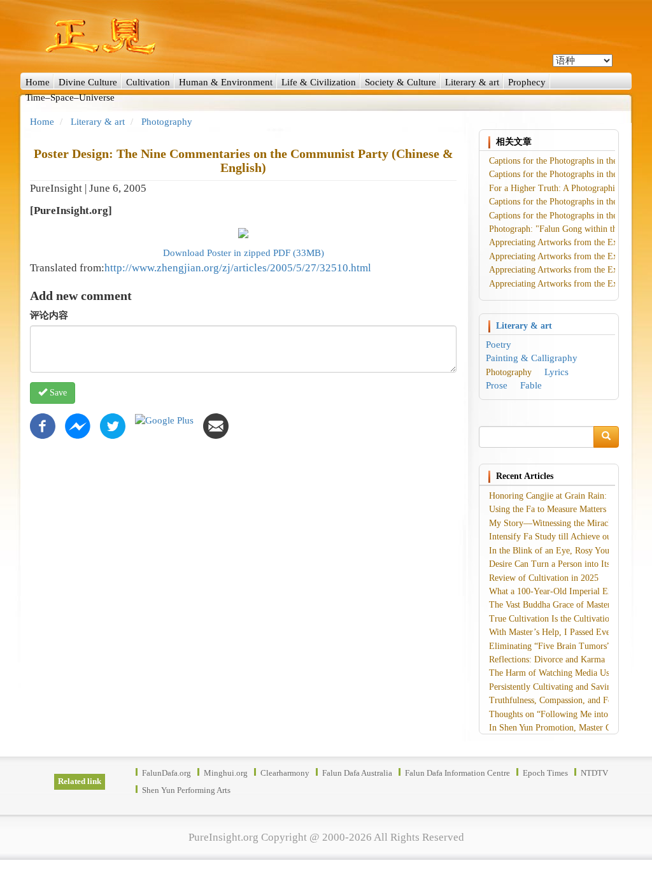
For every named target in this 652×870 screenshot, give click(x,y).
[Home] (326, 36)
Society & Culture (400, 82)
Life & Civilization (318, 82)
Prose (496, 385)
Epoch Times (545, 773)
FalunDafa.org (166, 773)
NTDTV (594, 773)
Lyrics (556, 372)
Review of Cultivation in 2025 (544, 578)
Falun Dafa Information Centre (457, 773)
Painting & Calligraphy (532, 358)
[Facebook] (42, 425)
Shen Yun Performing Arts (186, 790)
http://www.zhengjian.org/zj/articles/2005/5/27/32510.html (237, 268)
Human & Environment (226, 82)
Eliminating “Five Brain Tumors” (550, 646)
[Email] (216, 425)
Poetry (498, 344)
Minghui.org (226, 773)
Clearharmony (284, 773)
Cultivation (148, 82)
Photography (166, 122)
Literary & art (472, 82)
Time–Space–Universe (70, 97)
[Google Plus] (164, 420)
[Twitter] (112, 425)
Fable (531, 385)
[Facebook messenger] (77, 425)
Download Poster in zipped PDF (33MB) (243, 253)
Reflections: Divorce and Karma (547, 659)
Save (57, 392)
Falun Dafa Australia (357, 773)
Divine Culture (88, 82)
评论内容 (49, 315)
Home (37, 82)
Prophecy (527, 82)
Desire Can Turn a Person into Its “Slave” (564, 564)
